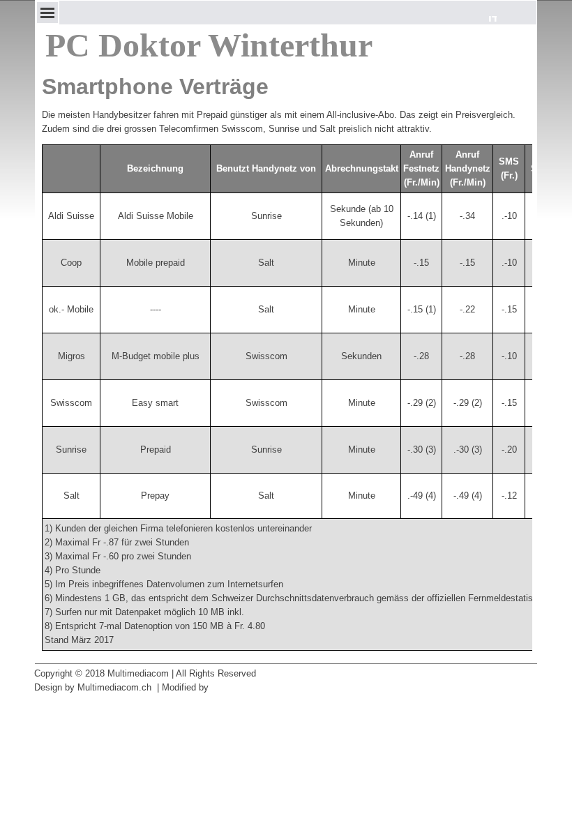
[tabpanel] (286, 122)
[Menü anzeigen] (47, 12)
